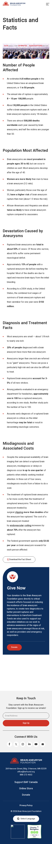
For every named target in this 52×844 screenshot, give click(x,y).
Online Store (26, 788)
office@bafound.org (26, 771)
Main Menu (47, 4)
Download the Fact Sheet (20, 559)
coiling (27, 525)
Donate (14, 647)
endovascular (17, 525)
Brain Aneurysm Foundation (14, 4)
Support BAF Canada (26, 782)
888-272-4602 (26, 774)
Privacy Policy (26, 805)
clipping (19, 512)
